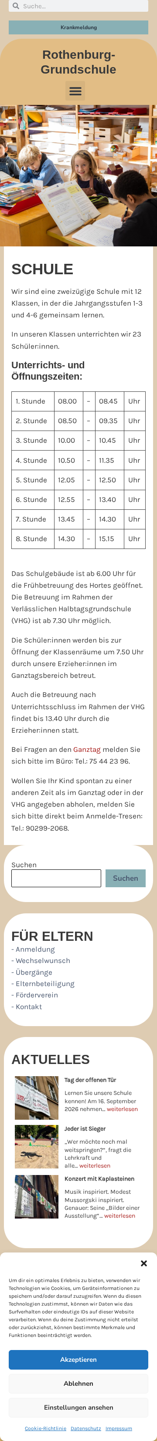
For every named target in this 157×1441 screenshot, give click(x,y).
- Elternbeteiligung (43, 983)
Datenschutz (86, 1428)
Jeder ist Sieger (85, 1128)
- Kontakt (26, 1006)
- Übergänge (31, 972)
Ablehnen (78, 1383)
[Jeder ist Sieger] (36, 1146)
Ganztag (87, 749)
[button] (144, 1263)
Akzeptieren (78, 1359)
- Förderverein (34, 994)
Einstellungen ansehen (78, 1407)
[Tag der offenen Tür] (36, 1098)
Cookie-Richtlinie (45, 1428)
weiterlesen (122, 1109)
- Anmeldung (33, 949)
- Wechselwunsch (40, 960)
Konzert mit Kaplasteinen (99, 1178)
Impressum (119, 1428)
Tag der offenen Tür (90, 1080)
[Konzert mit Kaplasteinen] (36, 1197)
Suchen (24, 864)
